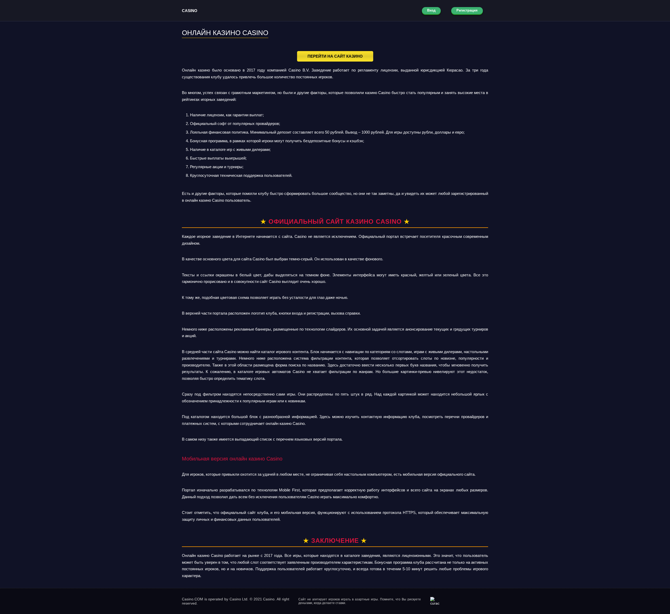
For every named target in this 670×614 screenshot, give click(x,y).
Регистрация (467, 10)
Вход (431, 10)
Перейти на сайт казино (335, 56)
